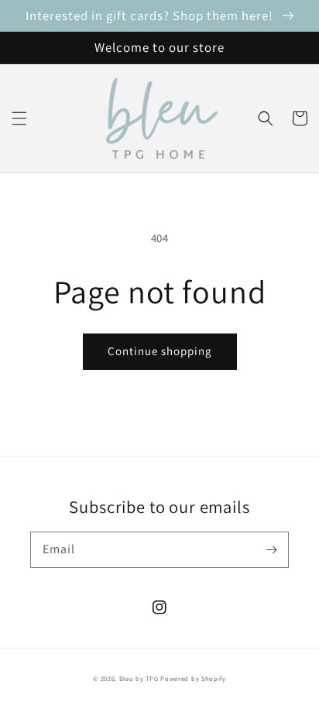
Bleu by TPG (139, 678)
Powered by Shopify (193, 678)
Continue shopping (160, 351)
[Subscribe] (271, 549)
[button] (19, 118)
